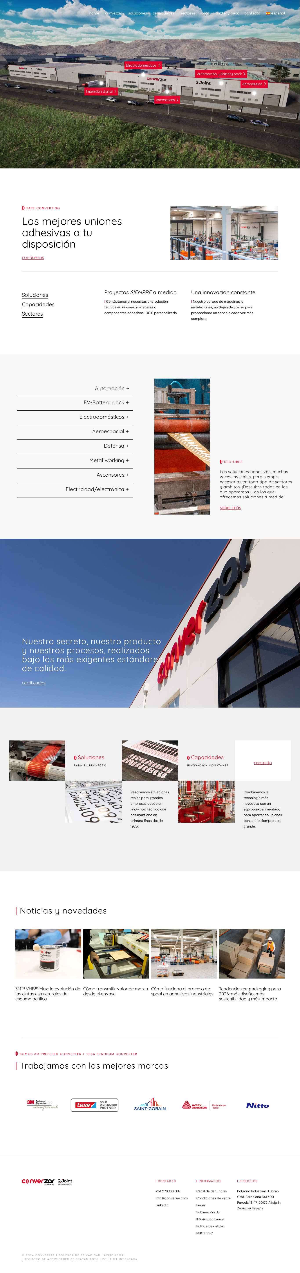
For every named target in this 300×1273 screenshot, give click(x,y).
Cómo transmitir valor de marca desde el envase (115, 991)
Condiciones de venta (213, 1198)
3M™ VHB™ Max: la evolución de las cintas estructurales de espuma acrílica (47, 993)
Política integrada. (120, 1259)
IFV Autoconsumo (210, 1219)
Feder (200, 1205)
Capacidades (207, 757)
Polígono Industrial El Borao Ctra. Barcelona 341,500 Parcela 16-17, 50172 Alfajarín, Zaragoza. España (259, 1199)
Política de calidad (210, 1226)
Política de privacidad (80, 1255)
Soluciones (91, 757)
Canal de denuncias (211, 1191)
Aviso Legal (114, 1255)
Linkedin (161, 1205)
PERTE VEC (204, 1233)
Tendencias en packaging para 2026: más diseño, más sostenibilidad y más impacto (250, 993)
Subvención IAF (208, 1212)
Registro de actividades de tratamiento (61, 1259)
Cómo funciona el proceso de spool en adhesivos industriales (182, 991)
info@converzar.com (171, 1198)
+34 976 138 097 (168, 1191)
